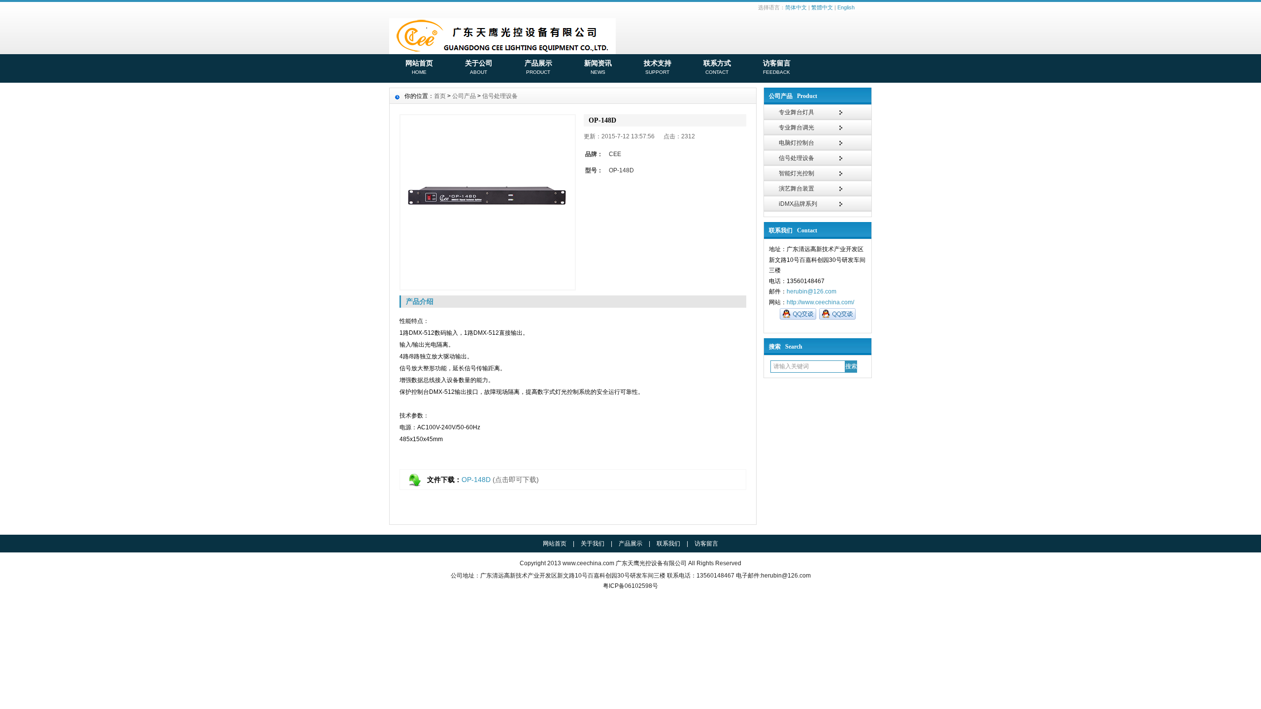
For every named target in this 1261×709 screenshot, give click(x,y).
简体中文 (796, 7)
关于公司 (479, 67)
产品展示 (538, 67)
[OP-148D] (487, 202)
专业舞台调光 (796, 127)
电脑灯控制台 (796, 142)
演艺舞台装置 (796, 188)
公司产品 (464, 96)
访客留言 (777, 67)
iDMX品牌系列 (798, 203)
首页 (440, 96)
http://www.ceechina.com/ (820, 302)
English (846, 7)
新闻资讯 (598, 67)
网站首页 (419, 67)
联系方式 (717, 67)
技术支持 (657, 67)
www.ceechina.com (588, 563)
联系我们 (668, 543)
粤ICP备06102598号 (630, 585)
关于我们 (592, 543)
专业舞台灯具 (796, 112)
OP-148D (476, 479)
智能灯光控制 (796, 173)
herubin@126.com (811, 291)
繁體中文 (822, 7)
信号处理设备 (796, 158)
